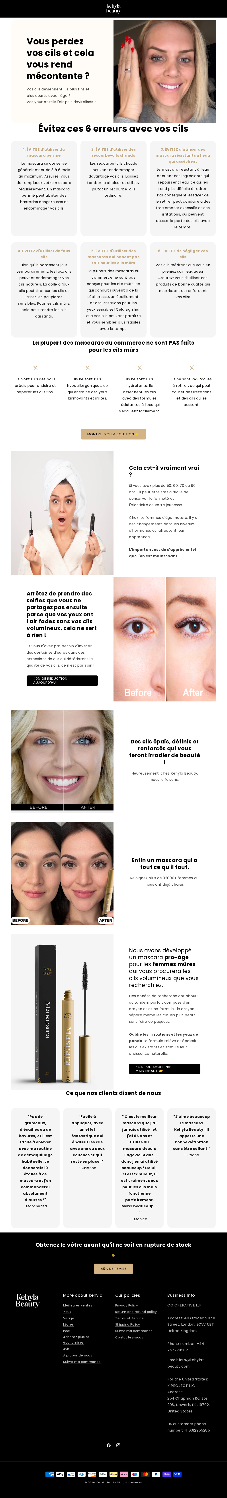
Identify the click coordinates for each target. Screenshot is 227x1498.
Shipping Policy (127, 1324)
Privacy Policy (126, 1305)
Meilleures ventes (77, 1305)
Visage (68, 1318)
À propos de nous (77, 1355)
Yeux (67, 1312)
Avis (66, 1349)
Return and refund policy (136, 1312)
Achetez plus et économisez (76, 1340)
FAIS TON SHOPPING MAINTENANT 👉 (153, 1068)
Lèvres (68, 1324)
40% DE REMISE (113, 1268)
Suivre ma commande (82, 1362)
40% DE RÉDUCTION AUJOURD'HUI (50, 680)
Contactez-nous (129, 1337)
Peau (67, 1331)
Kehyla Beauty (106, 1482)
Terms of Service (129, 1318)
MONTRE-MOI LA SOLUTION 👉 (113, 434)
